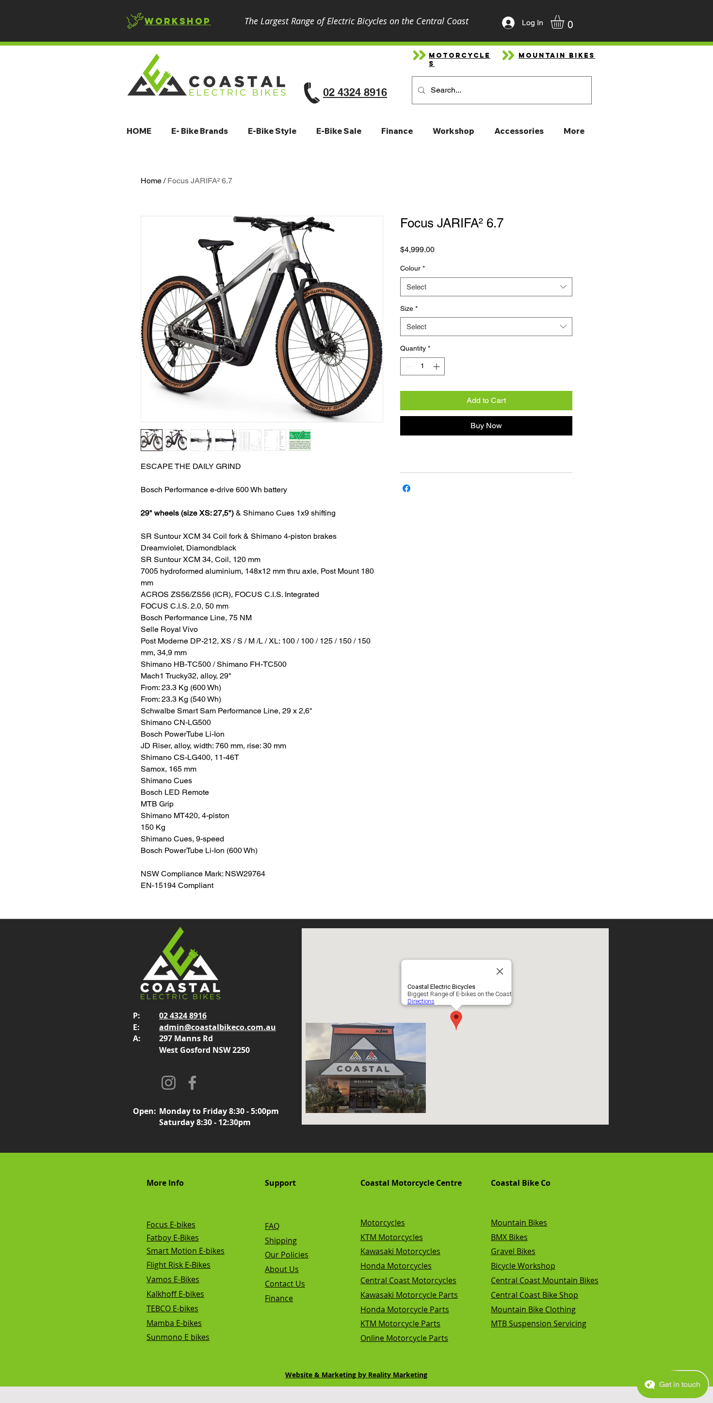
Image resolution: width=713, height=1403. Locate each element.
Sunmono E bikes (178, 1337)
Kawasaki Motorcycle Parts (409, 1295)
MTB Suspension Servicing (538, 1323)
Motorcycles (382, 1222)
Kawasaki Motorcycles (400, 1251)
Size (409, 308)
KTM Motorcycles (391, 1237)
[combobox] (486, 286)
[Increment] (437, 366)
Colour (412, 268)
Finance (279, 1298)
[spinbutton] (422, 366)
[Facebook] (192, 1082)
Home (151, 180)
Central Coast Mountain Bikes (545, 1280)
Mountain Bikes (519, 1222)
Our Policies (286, 1254)
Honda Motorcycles (396, 1265)
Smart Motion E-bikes (185, 1250)
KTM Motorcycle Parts (400, 1323)
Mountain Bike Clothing (533, 1309)
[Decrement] (408, 366)
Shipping (281, 1240)
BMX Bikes (509, 1237)
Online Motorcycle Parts (404, 1338)
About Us (282, 1269)
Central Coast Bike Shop (534, 1295)
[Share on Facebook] (406, 488)
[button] (565, 22)
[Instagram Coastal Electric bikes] (168, 1082)
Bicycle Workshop (523, 1265)
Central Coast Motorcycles (408, 1280)
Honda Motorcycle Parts (404, 1309)
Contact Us (285, 1283)
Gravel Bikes (513, 1251)
